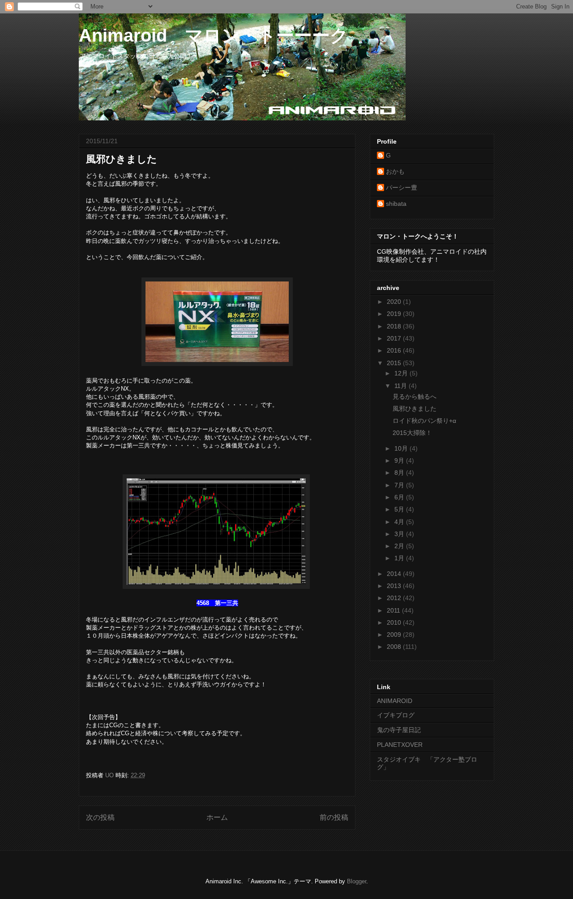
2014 (395, 573)
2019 (395, 313)
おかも (395, 171)
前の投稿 (334, 817)
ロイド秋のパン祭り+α (424, 420)
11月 (401, 385)
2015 (395, 362)
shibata (396, 203)
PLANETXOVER (400, 744)
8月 (400, 472)
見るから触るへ (414, 396)
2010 (395, 622)
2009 (395, 634)
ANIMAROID (394, 700)
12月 (402, 373)
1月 (400, 558)
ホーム (217, 817)
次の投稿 (100, 817)
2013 (395, 585)
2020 (395, 301)
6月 (400, 497)
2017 (395, 338)
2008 (395, 646)
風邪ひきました (414, 408)
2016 (395, 350)
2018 (395, 326)
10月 (402, 448)
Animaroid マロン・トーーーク (213, 35)
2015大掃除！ (412, 432)
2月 (400, 546)
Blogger (356, 881)
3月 (400, 533)
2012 (395, 597)
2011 (394, 610)
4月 (400, 521)
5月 (400, 509)
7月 (400, 485)
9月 (400, 460)
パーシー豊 (401, 187)
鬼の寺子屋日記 (399, 729)
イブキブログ (396, 715)
